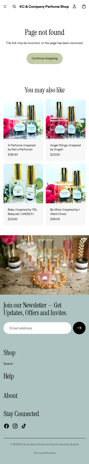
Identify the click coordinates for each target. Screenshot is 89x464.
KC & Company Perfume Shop (36, 444)
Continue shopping (44, 58)
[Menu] (5, 6)
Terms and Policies (44, 453)
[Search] (14, 6)
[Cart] (84, 6)
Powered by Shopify (67, 444)
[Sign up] (79, 328)
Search (8, 364)
